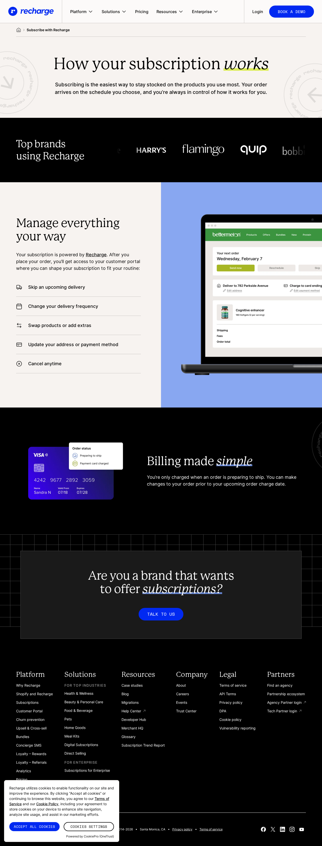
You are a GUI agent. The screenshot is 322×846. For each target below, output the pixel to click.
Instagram (292, 829)
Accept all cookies (34, 826)
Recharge (96, 254)
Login (257, 11)
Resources (166, 11)
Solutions (111, 11)
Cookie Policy (47, 803)
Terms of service (211, 829)
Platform (78, 11)
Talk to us (161, 614)
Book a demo (291, 11)
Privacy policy (182, 829)
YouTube (301, 829)
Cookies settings (88, 826)
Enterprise (202, 11)
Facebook (263, 829)
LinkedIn (282, 829)
